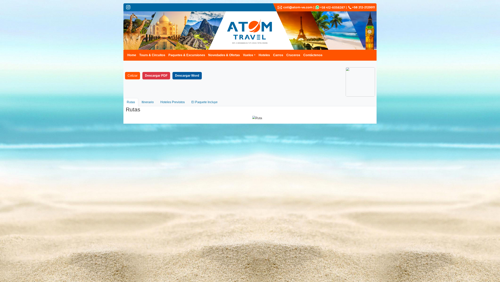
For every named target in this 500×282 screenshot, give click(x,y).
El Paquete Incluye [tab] (204, 102)
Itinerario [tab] (148, 102)
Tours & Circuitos (152, 55)
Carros (278, 55)
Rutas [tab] (131, 102)
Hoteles (264, 55)
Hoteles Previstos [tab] (172, 102)
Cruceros (293, 55)
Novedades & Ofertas (224, 55)
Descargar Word (187, 75)
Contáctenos (312, 55)
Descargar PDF (156, 75)
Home (131, 55)
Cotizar (133, 75)
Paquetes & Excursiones (186, 55)
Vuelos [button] (248, 55)
